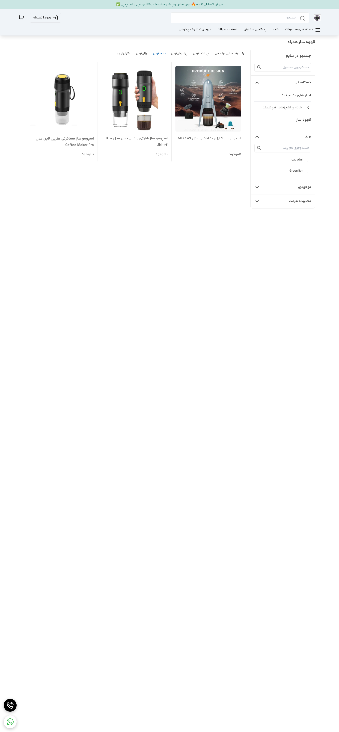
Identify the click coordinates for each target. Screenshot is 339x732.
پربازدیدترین (201, 53)
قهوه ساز (303, 120)
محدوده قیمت (300, 201)
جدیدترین (159, 53)
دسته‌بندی (302, 82)
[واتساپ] (10, 721)
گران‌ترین (124, 53)
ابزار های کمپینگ (296, 95)
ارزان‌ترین (142, 53)
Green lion (296, 170)
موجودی (304, 187)
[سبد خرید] (21, 18)
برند (308, 137)
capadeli (297, 159)
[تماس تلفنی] (10, 705)
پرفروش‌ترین (179, 53)
